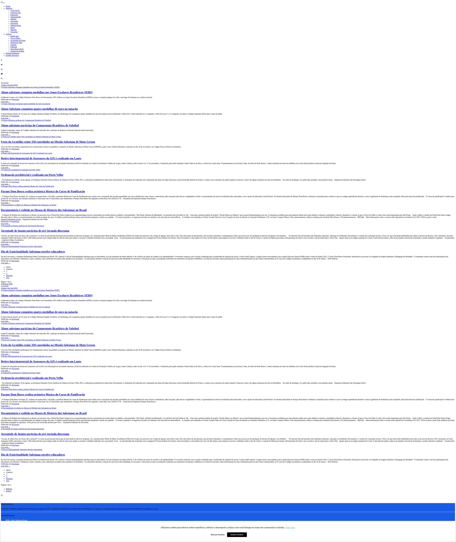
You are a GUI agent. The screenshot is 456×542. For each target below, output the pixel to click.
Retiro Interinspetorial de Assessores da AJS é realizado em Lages (41, 158)
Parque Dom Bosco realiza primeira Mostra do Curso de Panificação (43, 191)
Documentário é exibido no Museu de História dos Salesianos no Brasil (44, 210)
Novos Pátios (15, 38)
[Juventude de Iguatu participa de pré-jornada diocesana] (22, 226)
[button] (2, 495)
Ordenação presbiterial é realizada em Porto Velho (32, 174)
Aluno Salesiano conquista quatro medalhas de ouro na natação (39, 108)
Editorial (13, 47)
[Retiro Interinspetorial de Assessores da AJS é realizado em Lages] (26, 153)
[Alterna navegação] (4, 2)
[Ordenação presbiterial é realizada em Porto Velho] (20, 170)
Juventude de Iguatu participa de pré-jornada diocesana (35, 230)
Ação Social (15, 11)
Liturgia (13, 45)
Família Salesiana (12, 55)
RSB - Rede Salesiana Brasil (16, 520)
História (13, 19)
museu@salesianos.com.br (11, 219)
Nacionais (14, 23)
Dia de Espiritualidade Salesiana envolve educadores (33, 251)
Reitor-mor (14, 36)
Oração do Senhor (17, 51)
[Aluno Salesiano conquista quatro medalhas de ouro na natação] (25, 104)
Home (8, 6)
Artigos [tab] (8, 491)
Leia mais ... (5, 102)
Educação (14, 15)
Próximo (9, 276)
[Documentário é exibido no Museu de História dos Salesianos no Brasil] (28, 205)
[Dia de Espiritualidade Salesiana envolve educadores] (21, 246)
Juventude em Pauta (17, 40)
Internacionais (15, 25)
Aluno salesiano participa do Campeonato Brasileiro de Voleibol (40, 125)
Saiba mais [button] (290, 528)
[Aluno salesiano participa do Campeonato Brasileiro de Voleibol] (26, 120)
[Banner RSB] (6, 284)
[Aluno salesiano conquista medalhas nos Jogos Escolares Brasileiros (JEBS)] (30, 87)
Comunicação (15, 13)
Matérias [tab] (9, 489)
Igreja (12, 28)
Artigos (8, 34)
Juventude (14, 21)
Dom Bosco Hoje (17, 49)
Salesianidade (15, 17)
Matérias (9, 8)
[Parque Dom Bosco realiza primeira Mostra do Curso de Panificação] (27, 186)
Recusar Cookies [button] (218, 535)
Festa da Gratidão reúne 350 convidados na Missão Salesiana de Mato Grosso (48, 141)
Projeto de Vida (16, 43)
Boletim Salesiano (12, 53)
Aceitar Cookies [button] (236, 535)
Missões (13, 30)
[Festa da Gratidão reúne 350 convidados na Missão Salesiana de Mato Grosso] (31, 137)
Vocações (14, 32)
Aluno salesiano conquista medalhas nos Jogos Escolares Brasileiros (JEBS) (47, 92)
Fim (7, 278)
